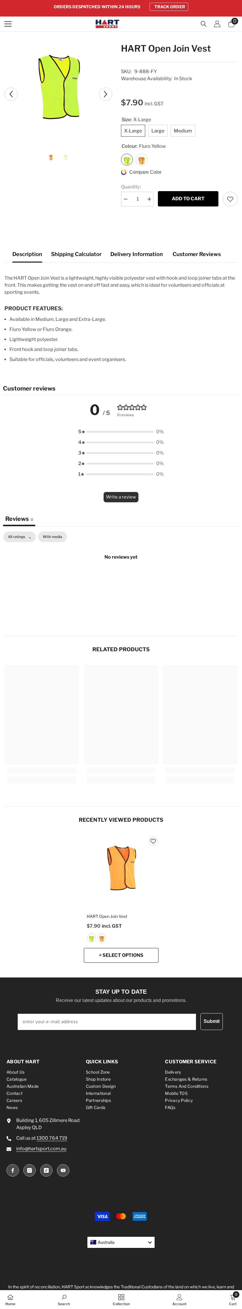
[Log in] (217, 24)
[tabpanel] (121, 577)
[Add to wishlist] (230, 199)
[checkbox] (52, 537)
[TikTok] (46, 1170)
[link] (41, 770)
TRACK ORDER (169, 6)
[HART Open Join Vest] (121, 873)
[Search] (203, 23)
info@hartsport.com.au (41, 1148)
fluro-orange (101, 938)
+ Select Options (121, 955)
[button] (11, 94)
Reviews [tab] (19, 518)
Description (27, 254)
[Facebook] (12, 1170)
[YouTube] (63, 1170)
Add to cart (188, 198)
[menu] (8, 23)
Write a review (121, 497)
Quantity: (131, 187)
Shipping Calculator (76, 254)
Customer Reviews (197, 254)
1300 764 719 (52, 1138)
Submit (212, 1021)
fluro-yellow (91, 938)
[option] (121, 7)
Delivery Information (136, 254)
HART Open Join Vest (107, 916)
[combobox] (121, 1242)
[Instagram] (29, 1170)
